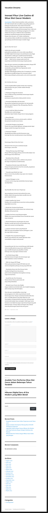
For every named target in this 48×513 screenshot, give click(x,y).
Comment (7, 325)
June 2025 (8, 485)
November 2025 (10, 476)
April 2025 (8, 489)
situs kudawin (8, 22)
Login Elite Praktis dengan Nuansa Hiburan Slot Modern (20, 428)
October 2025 (9, 478)
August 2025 (9, 481)
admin (8, 309)
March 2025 (9, 490)
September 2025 (10, 480)
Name (6, 344)
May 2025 (8, 487)
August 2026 (9, 460)
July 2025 (8, 483)
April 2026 (8, 467)
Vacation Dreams (12, 8)
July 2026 (8, 462)
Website (7, 356)
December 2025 (10, 474)
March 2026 (9, 469)
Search (6, 406)
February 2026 (9, 471)
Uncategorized (9, 502)
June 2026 (8, 464)
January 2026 (9, 473)
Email (7, 350)
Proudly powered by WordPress (19, 509)
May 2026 (8, 466)
